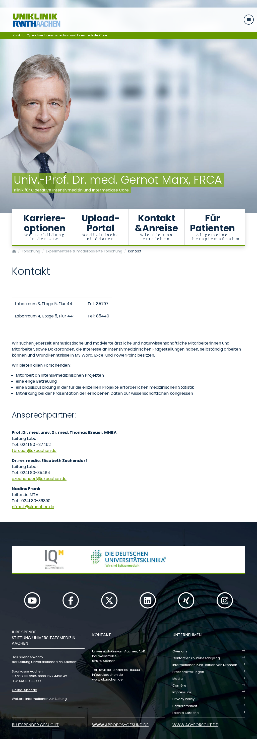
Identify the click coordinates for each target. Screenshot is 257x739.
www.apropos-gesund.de (120, 725)
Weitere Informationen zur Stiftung (39, 699)
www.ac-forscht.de (195, 725)
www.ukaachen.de (107, 679)
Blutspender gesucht (35, 725)
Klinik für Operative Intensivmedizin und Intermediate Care (60, 35)
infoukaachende (107, 675)
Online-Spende (24, 690)
